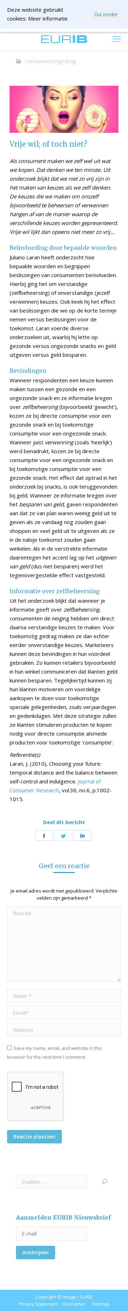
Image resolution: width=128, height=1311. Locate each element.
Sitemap (101, 1304)
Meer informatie (48, 18)
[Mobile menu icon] (116, 39)
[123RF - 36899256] (64, 109)
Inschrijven (35, 1252)
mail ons (20, 39)
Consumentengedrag (50, 60)
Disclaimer (74, 1304)
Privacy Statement (38, 1304)
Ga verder (106, 14)
